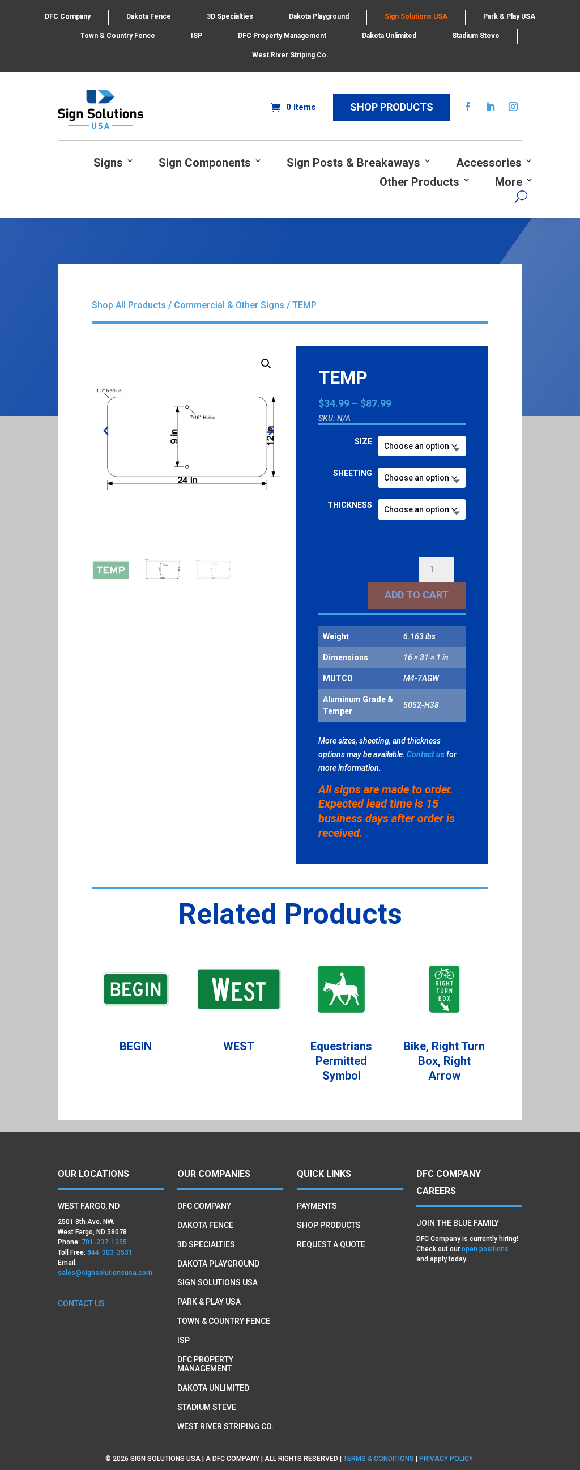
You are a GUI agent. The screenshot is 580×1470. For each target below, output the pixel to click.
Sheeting (352, 473)
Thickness (349, 504)
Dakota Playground (319, 16)
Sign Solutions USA (416, 16)
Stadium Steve (476, 36)
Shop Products (391, 107)
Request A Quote (331, 1244)
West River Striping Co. (290, 55)
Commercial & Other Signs (229, 305)
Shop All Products (129, 305)
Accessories (489, 162)
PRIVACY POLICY (447, 1459)
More (508, 182)
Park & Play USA (509, 16)
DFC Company (68, 16)
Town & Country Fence (117, 36)
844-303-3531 (110, 1252)
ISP (196, 36)
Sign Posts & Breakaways (353, 162)
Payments (317, 1205)
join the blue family (457, 1222)
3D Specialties (230, 16)
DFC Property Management (282, 36)
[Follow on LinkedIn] (490, 106)
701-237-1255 (104, 1242)
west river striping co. (225, 1426)
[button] (266, 364)
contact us (81, 1303)
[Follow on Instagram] (513, 106)
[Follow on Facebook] (468, 106)
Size (363, 441)
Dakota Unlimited (389, 36)
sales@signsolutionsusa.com (105, 1273)
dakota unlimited (213, 1387)
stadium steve (206, 1407)
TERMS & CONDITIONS (378, 1459)
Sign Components (205, 162)
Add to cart (417, 595)
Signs (108, 162)
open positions (485, 1249)
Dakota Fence (148, 16)
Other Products (419, 182)
